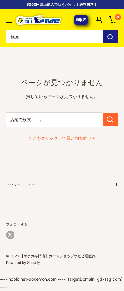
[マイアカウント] (99, 20)
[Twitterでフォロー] (10, 235)
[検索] (110, 36)
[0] (113, 19)
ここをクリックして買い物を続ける (62, 138)
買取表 (81, 19)
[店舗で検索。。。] (110, 119)
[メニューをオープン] (9, 20)
